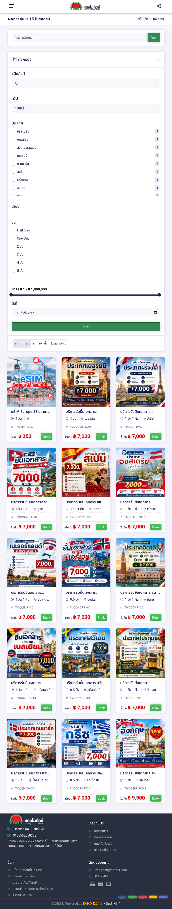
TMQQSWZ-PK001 (26, 517)
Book (46, 437)
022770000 (103, 876)
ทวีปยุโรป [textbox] (20, 108)
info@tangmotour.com (110, 870)
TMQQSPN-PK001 (80, 517)
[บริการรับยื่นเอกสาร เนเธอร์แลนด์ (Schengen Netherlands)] (31, 562)
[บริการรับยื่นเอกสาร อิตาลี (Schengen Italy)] (140, 562)
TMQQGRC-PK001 (80, 788)
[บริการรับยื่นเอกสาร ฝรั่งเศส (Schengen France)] (140, 382)
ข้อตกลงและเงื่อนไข (24, 876)
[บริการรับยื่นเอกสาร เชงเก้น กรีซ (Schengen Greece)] (86, 743)
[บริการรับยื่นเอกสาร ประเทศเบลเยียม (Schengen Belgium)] (31, 653)
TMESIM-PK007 (24, 426)
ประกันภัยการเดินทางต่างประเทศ (32, 889)
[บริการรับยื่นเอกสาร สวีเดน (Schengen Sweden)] (86, 653)
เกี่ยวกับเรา (100, 831)
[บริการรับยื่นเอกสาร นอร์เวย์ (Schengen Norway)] (86, 562)
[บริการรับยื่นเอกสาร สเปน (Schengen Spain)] (86, 472)
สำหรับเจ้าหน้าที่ (110, 904)
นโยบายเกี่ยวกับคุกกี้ (25, 882)
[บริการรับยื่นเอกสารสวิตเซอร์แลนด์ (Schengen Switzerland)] (31, 472)
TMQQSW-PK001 (79, 698)
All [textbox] (16, 84)
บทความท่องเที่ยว (104, 850)
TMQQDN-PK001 (25, 788)
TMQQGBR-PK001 (135, 788)
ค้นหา (153, 38)
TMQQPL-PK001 (134, 698)
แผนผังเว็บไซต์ (102, 843)
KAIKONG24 (91, 903)
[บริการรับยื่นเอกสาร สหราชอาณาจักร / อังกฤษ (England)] (140, 743)
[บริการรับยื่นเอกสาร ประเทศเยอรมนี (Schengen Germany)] (86, 382)
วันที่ (14, 304)
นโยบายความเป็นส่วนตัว (27, 870)
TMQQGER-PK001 (80, 426)
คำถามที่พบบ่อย (22, 895)
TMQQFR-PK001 (134, 426)
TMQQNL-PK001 (25, 607)
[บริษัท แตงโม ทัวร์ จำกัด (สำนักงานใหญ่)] (86, 6)
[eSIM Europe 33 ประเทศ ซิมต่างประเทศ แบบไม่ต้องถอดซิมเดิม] (31, 382)
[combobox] (86, 83)
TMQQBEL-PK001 (25, 698)
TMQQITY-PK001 (134, 607)
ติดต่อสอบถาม (102, 837)
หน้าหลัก (142, 19)
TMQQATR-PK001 (135, 517)
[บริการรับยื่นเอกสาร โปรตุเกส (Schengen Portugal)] (140, 653)
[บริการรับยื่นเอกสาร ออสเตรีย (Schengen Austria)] (140, 472)
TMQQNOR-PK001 (80, 607)
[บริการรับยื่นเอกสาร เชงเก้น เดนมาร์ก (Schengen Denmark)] (31, 743)
